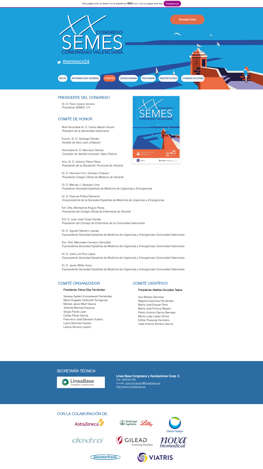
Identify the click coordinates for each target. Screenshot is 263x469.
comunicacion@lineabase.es (142, 383)
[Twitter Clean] (59, 62)
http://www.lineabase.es (131, 386)
